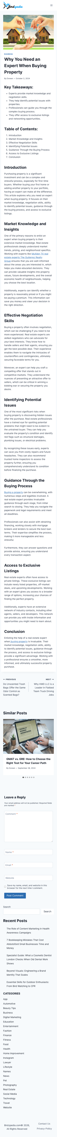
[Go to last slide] (8, 747)
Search (7, 907)
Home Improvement (13, 1053)
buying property (19, 641)
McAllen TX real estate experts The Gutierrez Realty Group (26, 257)
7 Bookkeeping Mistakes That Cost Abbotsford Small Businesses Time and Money (28, 944)
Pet (5, 1080)
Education (8, 1021)
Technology (9, 1098)
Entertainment (10, 1026)
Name (9, 852)
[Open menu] (51, 5)
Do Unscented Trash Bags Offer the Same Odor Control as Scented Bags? (14, 687)
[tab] (23, 777)
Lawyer (7, 1062)
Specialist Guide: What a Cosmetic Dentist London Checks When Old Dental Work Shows (29, 959)
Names (7, 1071)
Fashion (7, 1030)
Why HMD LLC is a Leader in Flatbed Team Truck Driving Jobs (43, 687)
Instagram (8, 1058)
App (5, 999)
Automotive (9, 1003)
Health (6, 1049)
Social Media (10, 1094)
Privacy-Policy (44, 1128)
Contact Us (44, 1123)
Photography (10, 1085)
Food (5, 1044)
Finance (7, 1035)
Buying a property (13, 492)
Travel (6, 1103)
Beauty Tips (9, 1008)
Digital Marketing (12, 1017)
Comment (11, 814)
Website (9, 878)
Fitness (7, 1039)
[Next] (49, 747)
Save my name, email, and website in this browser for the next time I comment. (27, 886)
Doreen (10, 78)
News (6, 1076)
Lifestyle (7, 1067)
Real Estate (9, 1089)
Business (8, 54)
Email (9, 865)
